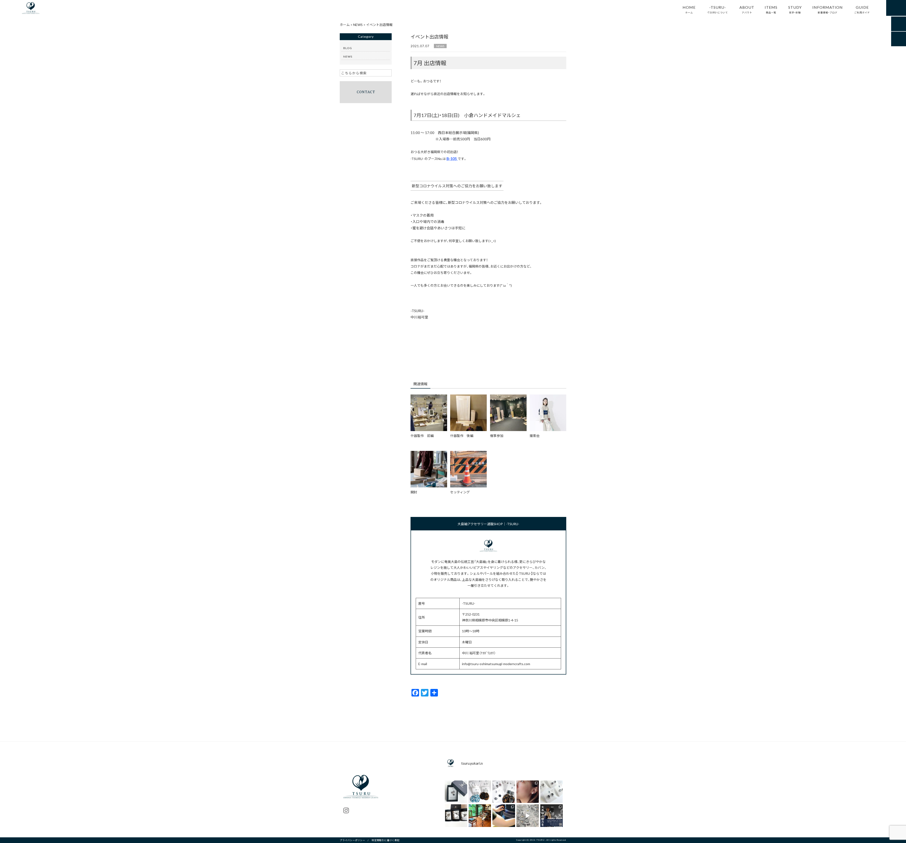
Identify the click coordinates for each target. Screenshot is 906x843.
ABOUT (746, 9)
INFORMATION (827, 9)
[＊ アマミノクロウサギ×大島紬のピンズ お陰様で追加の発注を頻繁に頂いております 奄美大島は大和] (456, 791)
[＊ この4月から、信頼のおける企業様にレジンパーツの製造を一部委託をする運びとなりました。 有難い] (551, 791)
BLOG (347, 48)
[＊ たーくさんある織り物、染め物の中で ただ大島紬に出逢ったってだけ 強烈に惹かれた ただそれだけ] (527, 791)
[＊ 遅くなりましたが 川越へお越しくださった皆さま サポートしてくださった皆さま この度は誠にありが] (551, 815)
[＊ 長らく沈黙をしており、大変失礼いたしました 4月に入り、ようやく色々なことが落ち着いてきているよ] (456, 815)
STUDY (795, 9)
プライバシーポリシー (352, 840)
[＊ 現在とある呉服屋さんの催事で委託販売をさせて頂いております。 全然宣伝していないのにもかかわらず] (503, 791)
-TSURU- (717, 9)
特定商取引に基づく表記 (385, 840)
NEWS (440, 46)
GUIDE (862, 9)
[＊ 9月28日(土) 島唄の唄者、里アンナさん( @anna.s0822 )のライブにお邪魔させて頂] (480, 815)
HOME (689, 9)
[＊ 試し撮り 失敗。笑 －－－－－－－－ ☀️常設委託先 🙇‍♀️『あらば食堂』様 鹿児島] (527, 815)
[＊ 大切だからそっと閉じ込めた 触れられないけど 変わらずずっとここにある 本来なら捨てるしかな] (480, 791)
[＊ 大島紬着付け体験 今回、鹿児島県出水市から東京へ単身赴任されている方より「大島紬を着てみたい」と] (503, 815)
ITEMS (771, 9)
